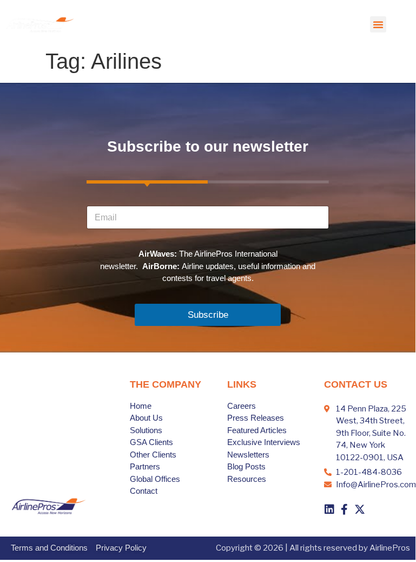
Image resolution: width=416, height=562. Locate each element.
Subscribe (208, 315)
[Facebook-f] (344, 509)
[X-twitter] (359, 509)
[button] (378, 24)
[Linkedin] (329, 509)
